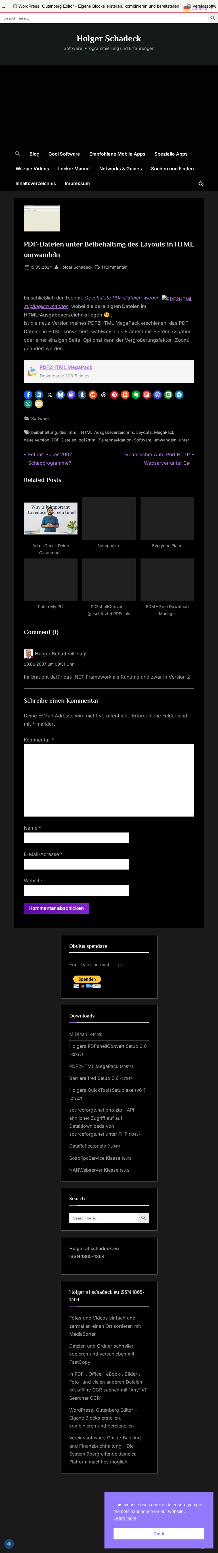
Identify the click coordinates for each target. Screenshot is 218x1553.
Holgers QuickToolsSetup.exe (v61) (107, 1090)
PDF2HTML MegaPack (66, 367)
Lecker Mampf (74, 168)
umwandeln (165, 439)
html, (74, 432)
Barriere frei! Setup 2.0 (94, 1078)
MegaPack (164, 432)
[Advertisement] (109, 104)
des (62, 432)
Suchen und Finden (172, 168)
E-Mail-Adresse (43, 854)
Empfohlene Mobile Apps (117, 154)
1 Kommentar (114, 267)
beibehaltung (44, 432)
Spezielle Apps (171, 154)
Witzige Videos (32, 168)
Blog (34, 154)
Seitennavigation (115, 439)
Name (32, 828)
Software (40, 418)
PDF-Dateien (64, 439)
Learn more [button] (125, 1518)
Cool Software (64, 154)
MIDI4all (78, 1034)
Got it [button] (159, 1533)
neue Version (36, 439)
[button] (17, 154)
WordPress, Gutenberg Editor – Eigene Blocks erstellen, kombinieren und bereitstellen (103, 1418)
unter (184, 439)
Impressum (77, 183)
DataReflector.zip (87, 1146)
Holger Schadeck (109, 38)
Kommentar (39, 740)
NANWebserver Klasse (93, 1170)
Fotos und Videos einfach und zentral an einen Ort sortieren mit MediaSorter (105, 1326)
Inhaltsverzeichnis (36, 183)
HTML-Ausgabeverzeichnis (107, 432)
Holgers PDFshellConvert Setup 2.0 (108, 1046)
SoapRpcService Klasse (94, 1158)
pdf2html (88, 439)
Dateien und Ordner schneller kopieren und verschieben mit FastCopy (101, 1354)
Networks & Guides (120, 168)
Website (33, 880)
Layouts (144, 432)
